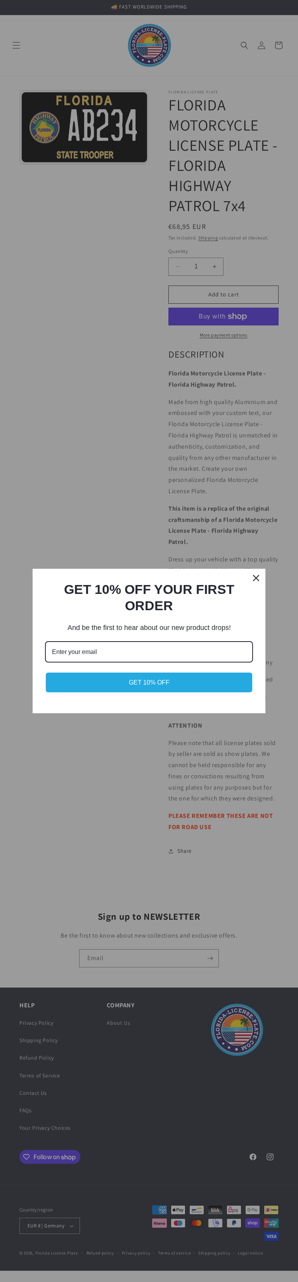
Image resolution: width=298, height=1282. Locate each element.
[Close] (256, 578)
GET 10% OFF (149, 682)
